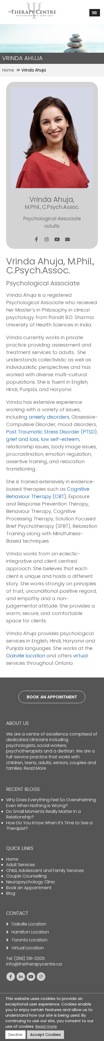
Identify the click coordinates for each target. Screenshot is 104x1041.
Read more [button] (46, 1026)
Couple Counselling (26, 876)
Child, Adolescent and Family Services (45, 870)
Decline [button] (15, 1034)
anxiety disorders (49, 417)
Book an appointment (52, 697)
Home (12, 859)
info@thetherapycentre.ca (34, 964)
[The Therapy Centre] (32, 6)
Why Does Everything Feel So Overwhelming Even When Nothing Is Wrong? (51, 803)
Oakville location (25, 655)
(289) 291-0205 (29, 958)
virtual (80, 655)
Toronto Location (29, 940)
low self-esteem (60, 439)
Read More (35, 768)
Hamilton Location (30, 932)
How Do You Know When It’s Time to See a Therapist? (49, 826)
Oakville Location (28, 924)
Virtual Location (27, 948)
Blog (10, 893)
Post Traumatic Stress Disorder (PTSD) (51, 431)
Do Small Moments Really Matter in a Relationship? (43, 814)
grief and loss (22, 439)
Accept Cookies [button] (45, 1034)
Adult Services (20, 865)
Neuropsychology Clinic (30, 882)
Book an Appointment (28, 888)
